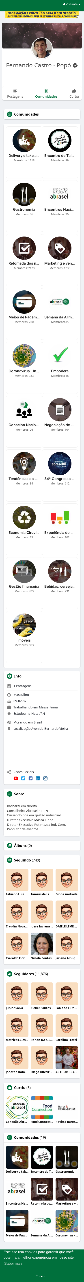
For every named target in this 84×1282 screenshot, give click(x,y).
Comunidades (26, 1137)
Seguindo (22, 860)
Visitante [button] (71, 4)
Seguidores (24, 974)
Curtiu (20, 1087)
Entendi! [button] (42, 1276)
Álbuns (20, 845)
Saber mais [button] (13, 1263)
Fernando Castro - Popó (39, 65)
